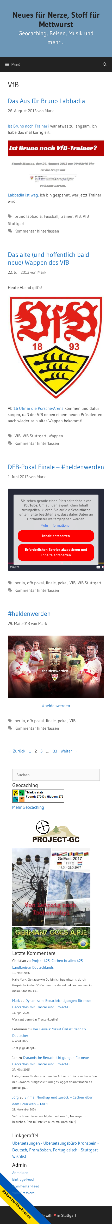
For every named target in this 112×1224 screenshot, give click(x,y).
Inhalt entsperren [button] (56, 535)
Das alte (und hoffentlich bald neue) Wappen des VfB (48, 258)
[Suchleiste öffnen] (105, 64)
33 (55, 751)
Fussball (51, 216)
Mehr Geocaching (28, 807)
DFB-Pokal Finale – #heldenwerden (56, 467)
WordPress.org (23, 1193)
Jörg (15, 1097)
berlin (20, 582)
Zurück (16, 751)
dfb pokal (35, 582)
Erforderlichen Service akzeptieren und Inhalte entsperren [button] (56, 552)
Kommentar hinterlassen (37, 231)
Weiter (69, 751)
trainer (66, 216)
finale (51, 582)
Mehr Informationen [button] (56, 525)
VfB (78, 216)
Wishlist (19, 1156)
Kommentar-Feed (25, 1186)
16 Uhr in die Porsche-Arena (39, 408)
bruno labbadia (28, 216)
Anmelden (20, 1172)
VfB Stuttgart (35, 435)
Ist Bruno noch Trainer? (28, 126)
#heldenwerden (29, 614)
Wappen (56, 435)
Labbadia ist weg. (23, 195)
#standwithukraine (17, 1204)
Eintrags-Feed (23, 1179)
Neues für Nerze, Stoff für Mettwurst (56, 19)
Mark (16, 1000)
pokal (62, 582)
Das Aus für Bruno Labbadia (46, 101)
